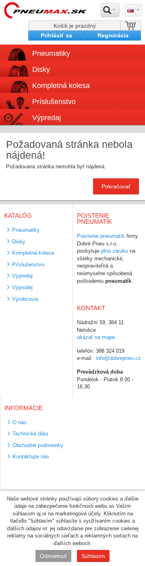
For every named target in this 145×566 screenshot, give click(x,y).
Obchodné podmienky (37, 445)
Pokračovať (116, 186)
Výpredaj (46, 118)
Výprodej (22, 287)
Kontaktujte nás (30, 457)
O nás (19, 422)
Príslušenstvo (54, 102)
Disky (18, 242)
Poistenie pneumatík (101, 236)
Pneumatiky (26, 230)
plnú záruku (114, 251)
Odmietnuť (53, 556)
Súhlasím (93, 556)
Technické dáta (30, 434)
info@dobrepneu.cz (118, 358)
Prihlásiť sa (56, 35)
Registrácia (112, 35)
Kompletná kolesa (33, 253)
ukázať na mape (96, 337)
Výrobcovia (25, 299)
